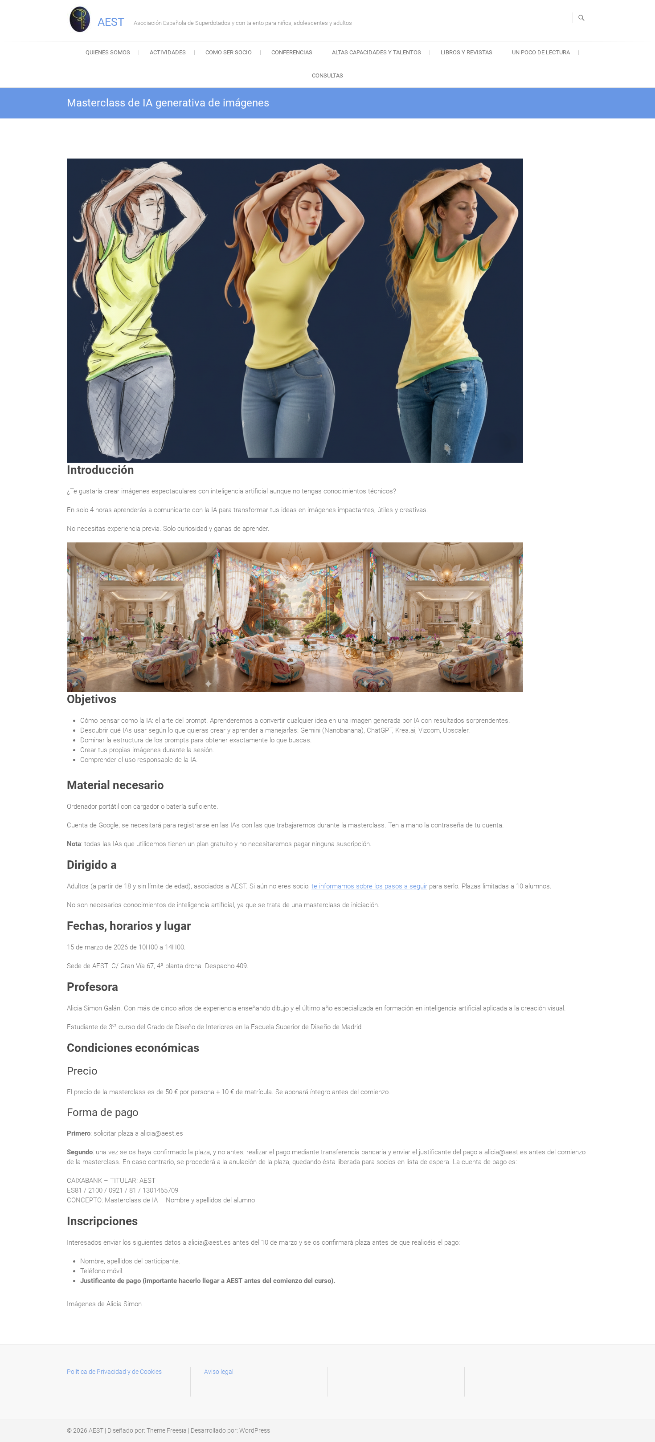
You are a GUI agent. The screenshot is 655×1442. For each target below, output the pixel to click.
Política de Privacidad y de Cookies (114, 1371)
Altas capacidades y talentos (376, 52)
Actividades (168, 52)
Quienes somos (108, 52)
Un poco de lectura (541, 52)
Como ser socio (228, 52)
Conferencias (291, 52)
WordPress (254, 1430)
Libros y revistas (466, 52)
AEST (111, 22)
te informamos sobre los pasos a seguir (369, 886)
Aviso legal (218, 1371)
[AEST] (81, 19)
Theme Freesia (167, 1430)
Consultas (327, 75)
